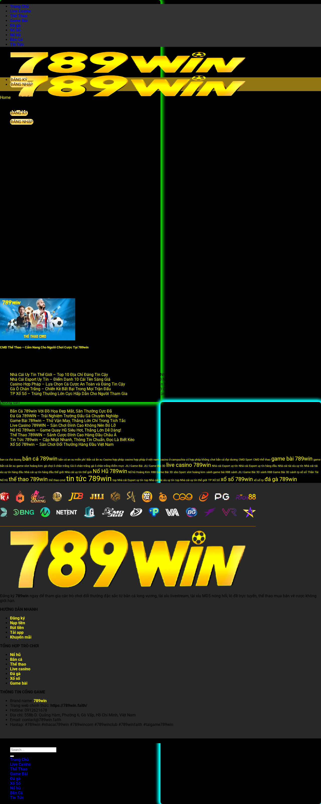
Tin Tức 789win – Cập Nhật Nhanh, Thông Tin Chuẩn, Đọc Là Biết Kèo (72, 439)
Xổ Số (15, 30)
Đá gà (15, 25)
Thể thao (18, 664)
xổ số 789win (237, 479)
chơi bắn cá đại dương (224, 459)
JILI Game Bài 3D (154, 466)
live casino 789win (188, 465)
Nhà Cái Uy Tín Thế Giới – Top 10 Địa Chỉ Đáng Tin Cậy (59, 374)
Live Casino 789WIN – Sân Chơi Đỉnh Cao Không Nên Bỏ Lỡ (63, 425)
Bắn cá (16, 659)
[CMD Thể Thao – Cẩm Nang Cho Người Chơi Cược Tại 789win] (37, 339)
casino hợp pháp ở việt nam (142, 459)
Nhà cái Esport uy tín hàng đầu (258, 466)
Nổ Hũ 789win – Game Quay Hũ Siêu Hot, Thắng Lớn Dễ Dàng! (65, 430)
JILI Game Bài (134, 466)
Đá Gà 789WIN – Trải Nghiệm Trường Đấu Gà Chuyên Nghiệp (64, 416)
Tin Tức (17, 44)
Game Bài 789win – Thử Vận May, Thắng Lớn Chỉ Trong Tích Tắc (68, 420)
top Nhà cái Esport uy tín (128, 480)
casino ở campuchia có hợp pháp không (184, 459)
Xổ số (15, 678)
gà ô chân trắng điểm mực (107, 466)
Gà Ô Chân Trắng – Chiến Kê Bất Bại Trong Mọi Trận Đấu (60, 388)
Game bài (18, 683)
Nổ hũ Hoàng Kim (139, 472)
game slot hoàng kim (30, 466)
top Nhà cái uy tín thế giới (191, 480)
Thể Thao (18, 16)
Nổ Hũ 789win (110, 471)
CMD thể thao (261, 459)
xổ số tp (259, 480)
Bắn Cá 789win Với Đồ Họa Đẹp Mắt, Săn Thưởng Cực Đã (61, 411)
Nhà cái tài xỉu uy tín (290, 466)
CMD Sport (245, 459)
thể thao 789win (28, 479)
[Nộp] (12, 756)
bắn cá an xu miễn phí (72, 459)
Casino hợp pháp (113, 459)
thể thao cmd (57, 480)
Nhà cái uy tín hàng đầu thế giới (44, 472)
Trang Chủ (19, 6)
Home (5, 97)
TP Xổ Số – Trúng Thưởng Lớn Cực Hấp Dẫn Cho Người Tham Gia (68, 393)
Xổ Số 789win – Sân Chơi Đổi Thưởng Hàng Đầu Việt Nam (62, 444)
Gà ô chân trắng (80, 466)
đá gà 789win (281, 479)
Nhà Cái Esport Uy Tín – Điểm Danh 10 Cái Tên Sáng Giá (60, 379)
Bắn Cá (16, 39)
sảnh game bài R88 (218, 472)
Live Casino (20, 11)
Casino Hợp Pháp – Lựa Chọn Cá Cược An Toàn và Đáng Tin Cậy (67, 384)
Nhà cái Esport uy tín (225, 466)
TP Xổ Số (214, 480)
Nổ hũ (15, 35)
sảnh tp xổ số (298, 472)
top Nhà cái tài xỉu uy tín (159, 480)
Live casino (20, 669)
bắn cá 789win (39, 459)
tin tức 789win (89, 478)
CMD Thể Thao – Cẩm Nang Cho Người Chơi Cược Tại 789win (44, 347)
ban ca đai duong (10, 459)
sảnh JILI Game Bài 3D (245, 472)
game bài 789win (291, 459)
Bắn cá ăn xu (94, 459)
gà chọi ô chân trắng (56, 466)
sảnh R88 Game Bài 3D (275, 472)
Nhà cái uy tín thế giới (78, 472)
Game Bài (19, 20)
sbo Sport (180, 472)
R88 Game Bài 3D (162, 472)
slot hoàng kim (196, 472)
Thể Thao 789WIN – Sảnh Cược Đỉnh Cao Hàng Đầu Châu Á (63, 435)
